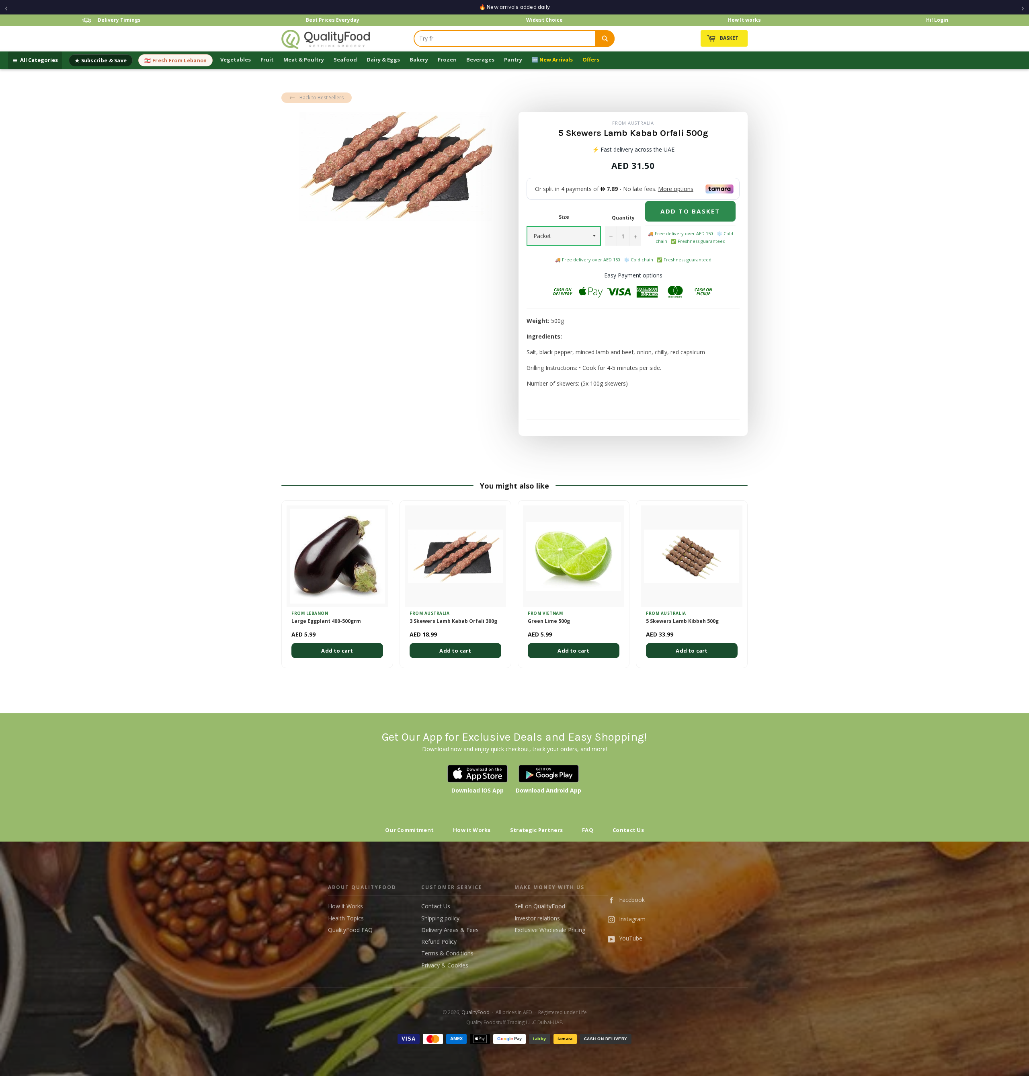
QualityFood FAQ (350, 930)
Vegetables (235, 59)
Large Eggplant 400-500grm (326, 621)
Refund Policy (439, 941)
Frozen (447, 59)
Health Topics (346, 918)
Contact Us (628, 830)
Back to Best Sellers (321, 97)
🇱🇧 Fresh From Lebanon (175, 60)
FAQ (587, 830)
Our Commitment (409, 830)
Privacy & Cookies (444, 965)
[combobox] (504, 38)
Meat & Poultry (303, 59)
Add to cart (337, 650)
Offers (590, 59)
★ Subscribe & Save (101, 60)
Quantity (623, 218)
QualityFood (475, 1012)
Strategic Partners (536, 830)
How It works (744, 19)
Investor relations (537, 918)
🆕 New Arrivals (552, 59)
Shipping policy (440, 918)
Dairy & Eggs (383, 59)
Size (564, 217)
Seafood (345, 59)
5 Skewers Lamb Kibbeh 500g (682, 621)
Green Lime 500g (549, 621)
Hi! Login (937, 19)
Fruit (267, 59)
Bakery (419, 59)
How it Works (472, 830)
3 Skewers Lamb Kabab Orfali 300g (453, 621)
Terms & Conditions (447, 953)
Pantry (513, 59)
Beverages (480, 59)
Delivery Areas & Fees (450, 930)
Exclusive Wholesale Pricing (549, 930)
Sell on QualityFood (539, 906)
